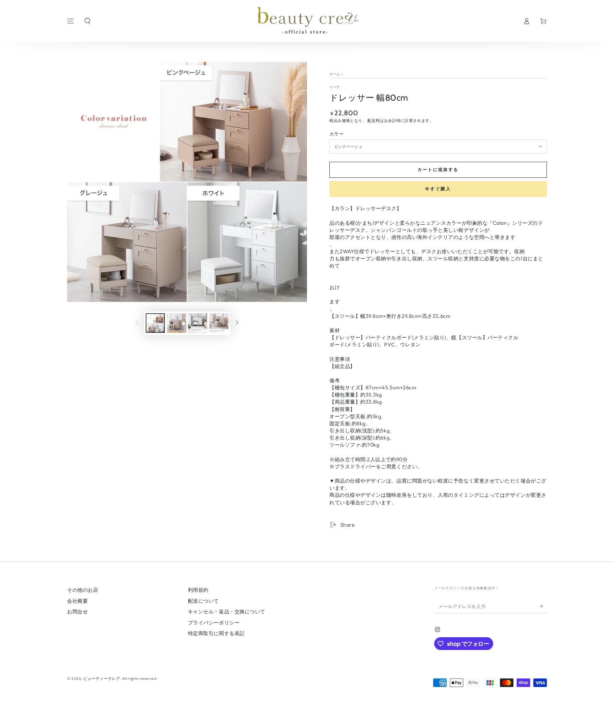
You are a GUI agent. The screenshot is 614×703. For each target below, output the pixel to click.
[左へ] (137, 323)
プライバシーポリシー (213, 622)
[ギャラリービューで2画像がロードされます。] (176, 323)
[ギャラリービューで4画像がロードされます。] (218, 323)
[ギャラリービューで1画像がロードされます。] (155, 323)
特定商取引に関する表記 (216, 633)
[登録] (543, 606)
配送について (203, 601)
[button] (87, 21)
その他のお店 (82, 590)
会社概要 (77, 601)
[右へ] (237, 323)
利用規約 (198, 590)
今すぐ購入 (438, 188)
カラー (336, 134)
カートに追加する (438, 169)
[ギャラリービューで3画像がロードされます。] (197, 323)
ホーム (334, 74)
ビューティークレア (101, 678)
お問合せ (77, 611)
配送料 (373, 120)
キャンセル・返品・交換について (226, 611)
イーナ (334, 87)
